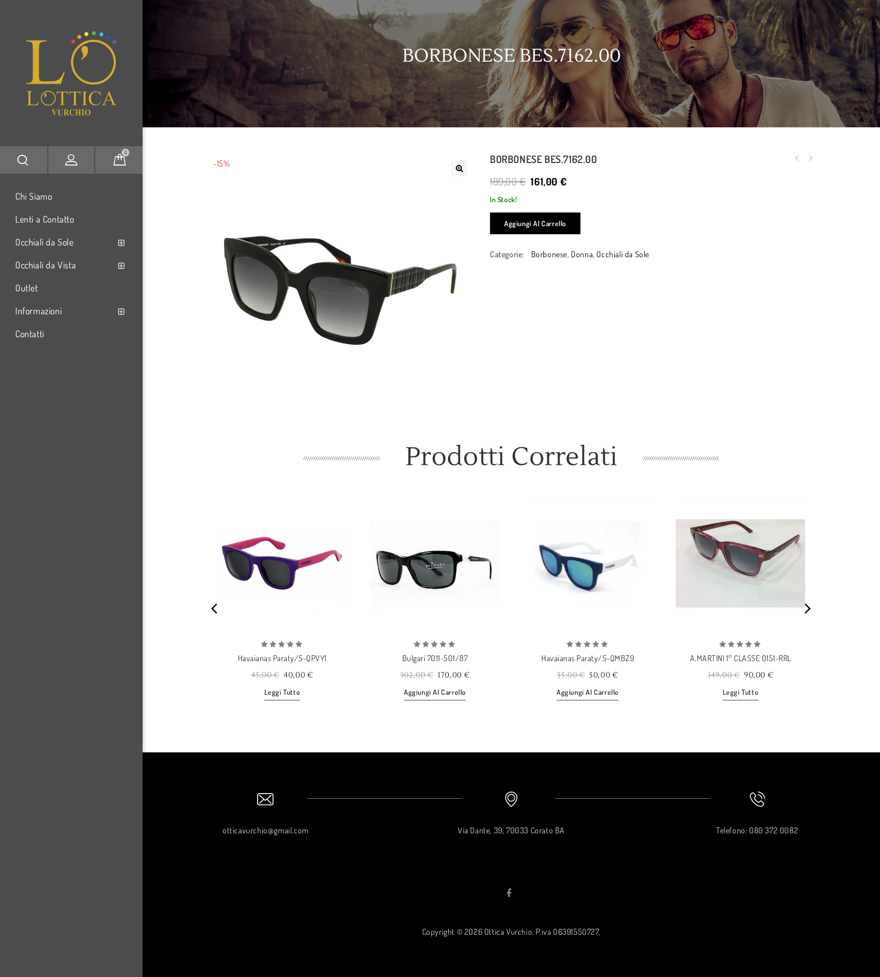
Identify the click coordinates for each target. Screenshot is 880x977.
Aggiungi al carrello (535, 223)
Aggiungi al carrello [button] (435, 692)
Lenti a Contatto (44, 219)
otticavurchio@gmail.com (266, 830)
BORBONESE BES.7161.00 (810, 158)
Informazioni (38, 310)
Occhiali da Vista (45, 264)
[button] (459, 168)
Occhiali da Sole (44, 242)
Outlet (26, 287)
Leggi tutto (282, 692)
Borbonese (549, 254)
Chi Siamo (33, 196)
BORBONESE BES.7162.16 (797, 158)
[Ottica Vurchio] (71, 70)
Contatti (29, 333)
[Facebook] (509, 893)
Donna (582, 254)
